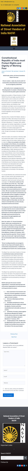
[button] (14, 48)
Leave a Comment (6, 71)
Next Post (14, 337)
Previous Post (14, 334)
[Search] (25, 458)
